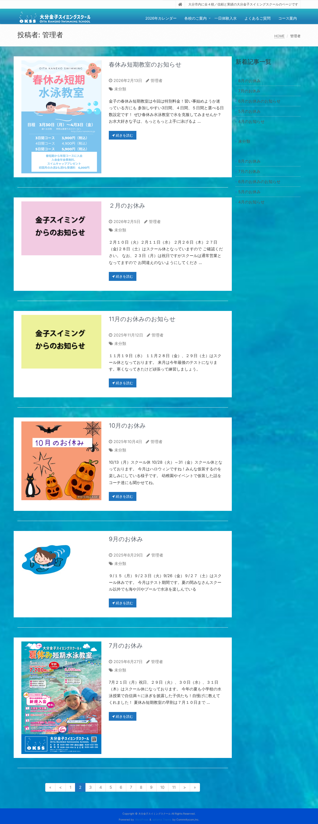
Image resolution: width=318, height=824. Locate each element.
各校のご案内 (195, 18)
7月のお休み (126, 645)
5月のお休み (249, 111)
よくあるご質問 (257, 18)
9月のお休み (126, 539)
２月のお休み (127, 205)
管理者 (156, 80)
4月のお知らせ (251, 121)
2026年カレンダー (161, 18)
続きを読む (124, 135)
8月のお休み (249, 80)
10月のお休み (127, 425)
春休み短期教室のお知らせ (145, 64)
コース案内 (287, 18)
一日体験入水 (225, 18)
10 (162, 787)
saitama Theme (162, 819)
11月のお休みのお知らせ (142, 319)
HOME (279, 36)
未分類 (120, 88)
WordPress (141, 819)
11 (174, 787)
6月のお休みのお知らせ (259, 101)
